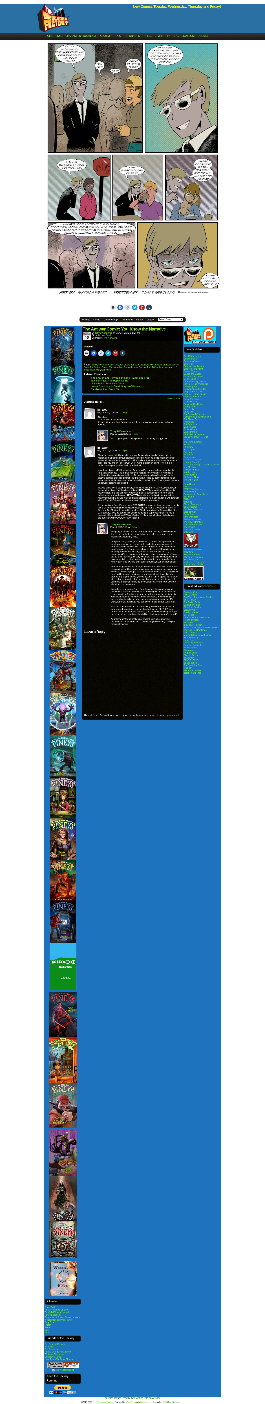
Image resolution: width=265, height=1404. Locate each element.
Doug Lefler (189, 409)
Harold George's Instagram (58, 1352)
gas (112, 364)
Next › (139, 319)
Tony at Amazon (73, 1317)
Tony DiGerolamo (103, 333)
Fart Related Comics (55, 1344)
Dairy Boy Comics (192, 399)
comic (94, 364)
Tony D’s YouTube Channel (141, 1398)
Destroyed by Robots (194, 404)
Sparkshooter (190, 507)
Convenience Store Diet (195, 389)
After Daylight (190, 594)
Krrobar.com (190, 457)
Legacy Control (191, 462)
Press (148, 35)
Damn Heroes (190, 401)
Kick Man (188, 454)
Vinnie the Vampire (193, 549)
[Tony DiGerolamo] (103, 440)
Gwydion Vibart (122, 364)
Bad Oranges (190, 359)
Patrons (173, 35)
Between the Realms (194, 366)
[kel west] (90, 414)
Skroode (188, 502)
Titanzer (188, 668)
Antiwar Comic (105, 335)
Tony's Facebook (53, 1315)
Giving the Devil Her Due (196, 437)
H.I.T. (186, 439)
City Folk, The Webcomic (196, 384)
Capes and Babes (192, 374)
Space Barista (190, 663)
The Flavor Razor (192, 419)
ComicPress (145, 1402)
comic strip (103, 364)
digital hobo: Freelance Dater (107, 383)
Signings (188, 35)
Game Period (190, 432)
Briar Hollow (190, 600)
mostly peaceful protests (159, 364)
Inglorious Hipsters (193, 625)
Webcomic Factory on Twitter (58, 1320)
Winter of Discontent (54, 1354)
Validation (49, 1346)
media (143, 364)
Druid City (188, 411)
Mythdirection (190, 475)
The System (189, 527)
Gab (47, 1330)
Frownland (189, 422)
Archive (106, 35)
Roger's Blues (190, 652)
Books (203, 35)
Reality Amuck (191, 647)
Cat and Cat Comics (193, 376)
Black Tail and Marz (193, 369)
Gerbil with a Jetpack (194, 434)
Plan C (187, 486)
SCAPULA (189, 496)
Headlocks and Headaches (197, 617)
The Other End (191, 480)
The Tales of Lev (192, 529)
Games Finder (191, 429)
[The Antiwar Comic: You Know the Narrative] (132, 295)
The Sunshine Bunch (194, 665)
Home (49, 35)
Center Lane (190, 379)
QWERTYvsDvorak (193, 489)
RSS (165, 1402)
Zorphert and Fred (192, 673)
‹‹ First (86, 319)
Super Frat (50, 1307)
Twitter (48, 1325)
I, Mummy (188, 447)
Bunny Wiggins (191, 371)
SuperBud (189, 514)
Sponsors (133, 35)
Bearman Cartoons (193, 361)
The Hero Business (193, 442)
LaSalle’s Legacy (192, 459)
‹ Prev (96, 319)
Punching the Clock (193, 642)
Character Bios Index (81, 35)
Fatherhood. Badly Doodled (197, 417)
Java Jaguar (190, 449)
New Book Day (191, 637)
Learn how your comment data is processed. (154, 715)
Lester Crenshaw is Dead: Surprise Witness (115, 386)
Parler (47, 1327)
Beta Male (189, 364)
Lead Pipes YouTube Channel (59, 1359)
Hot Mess (188, 622)
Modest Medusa (191, 469)
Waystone (188, 552)
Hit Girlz (187, 444)
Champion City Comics (195, 381)
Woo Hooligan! (191, 559)
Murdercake (189, 472)
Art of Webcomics (192, 356)
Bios (59, 35)
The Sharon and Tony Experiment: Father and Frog (120, 377)
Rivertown (189, 650)
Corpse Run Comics (194, 391)
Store (160, 35)
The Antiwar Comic (99, 367)
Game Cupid (190, 427)
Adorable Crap (191, 592)
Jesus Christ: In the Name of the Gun (201, 627)
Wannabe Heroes (192, 670)
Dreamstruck (190, 610)
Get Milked (189, 615)
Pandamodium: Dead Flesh (106, 389)
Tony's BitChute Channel (57, 1312)
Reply (125, 412)
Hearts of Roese (192, 620)
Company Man (191, 386)
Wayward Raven (192, 554)
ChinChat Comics (192, 607)
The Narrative (110, 338)
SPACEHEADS (191, 660)
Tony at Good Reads (55, 1317)
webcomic (106, 370)
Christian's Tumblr (53, 1357)
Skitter (187, 499)
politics (175, 364)
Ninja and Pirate (192, 477)
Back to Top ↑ (174, 1402)
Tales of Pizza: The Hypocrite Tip (109, 380)
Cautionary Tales (192, 605)
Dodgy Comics (191, 406)
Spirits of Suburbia (193, 509)
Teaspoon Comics (192, 519)
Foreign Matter (191, 612)
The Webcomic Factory (53, 19)
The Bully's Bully (192, 602)
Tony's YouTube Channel (57, 1310)
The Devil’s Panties (193, 522)
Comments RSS (173, 399)
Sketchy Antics (191, 655)
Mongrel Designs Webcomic (197, 635)
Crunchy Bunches (192, 396)
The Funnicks (51, 1349)
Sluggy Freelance (192, 504)
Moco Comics (190, 632)
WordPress (131, 1402)
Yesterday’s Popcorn (194, 562)
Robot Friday (190, 491)
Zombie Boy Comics (193, 564)
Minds (47, 1332)
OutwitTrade (190, 484)
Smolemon (189, 658)
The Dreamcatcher (193, 524)
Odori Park (189, 640)
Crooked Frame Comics (195, 394)
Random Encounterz (194, 645)
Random (128, 319)
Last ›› (150, 319)
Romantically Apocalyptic (196, 494)
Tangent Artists (191, 517)
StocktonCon (190, 512)
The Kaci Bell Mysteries (195, 630)
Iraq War (135, 364)
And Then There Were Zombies (199, 597)
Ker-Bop (188, 452)
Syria (86, 367)
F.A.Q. (119, 35)
